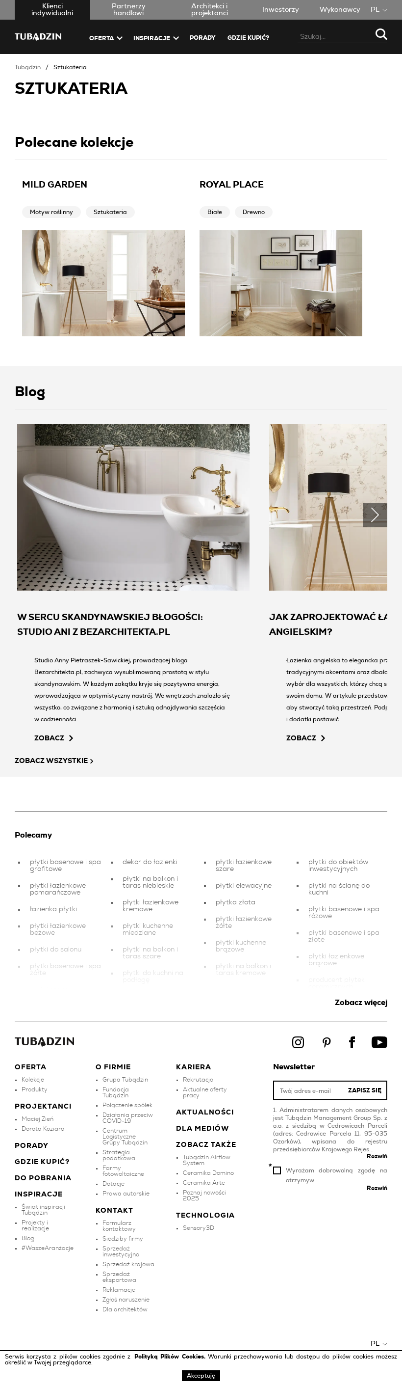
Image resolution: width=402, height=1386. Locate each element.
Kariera (193, 1067)
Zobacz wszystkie (51, 761)
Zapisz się (364, 1090)
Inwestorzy (280, 9)
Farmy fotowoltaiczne (123, 1171)
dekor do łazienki (150, 862)
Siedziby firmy (122, 1239)
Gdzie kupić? (248, 38)
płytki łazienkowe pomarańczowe (58, 889)
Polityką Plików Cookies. (171, 1356)
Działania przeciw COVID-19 (127, 1118)
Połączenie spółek (127, 1105)
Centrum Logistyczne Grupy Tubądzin (125, 1136)
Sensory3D (198, 1228)
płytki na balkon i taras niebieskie (150, 882)
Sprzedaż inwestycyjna (121, 1251)
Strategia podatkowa (118, 1155)
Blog (28, 1238)
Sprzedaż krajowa (128, 1264)
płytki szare (49, 989)
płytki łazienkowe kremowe (150, 906)
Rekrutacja (198, 1080)
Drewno (254, 212)
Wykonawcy (340, 9)
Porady (203, 38)
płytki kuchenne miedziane (148, 929)
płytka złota (235, 902)
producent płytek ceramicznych (336, 983)
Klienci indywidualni (52, 10)
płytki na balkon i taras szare (150, 953)
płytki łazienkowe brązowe (336, 960)
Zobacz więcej (361, 1002)
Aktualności (205, 1112)
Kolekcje (33, 1080)
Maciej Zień (37, 1119)
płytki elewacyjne (244, 885)
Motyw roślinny (51, 212)
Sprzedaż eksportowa (119, 1277)
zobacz (49, 738)
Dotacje (113, 1184)
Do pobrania (43, 1178)
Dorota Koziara (43, 1129)
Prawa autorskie (126, 1193)
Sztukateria (70, 67)
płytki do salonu (55, 949)
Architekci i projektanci (209, 10)
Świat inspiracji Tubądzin (43, 1210)
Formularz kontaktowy (119, 1226)
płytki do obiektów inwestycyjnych (338, 865)
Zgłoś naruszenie (126, 1300)
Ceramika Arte (204, 1183)
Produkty (35, 1089)
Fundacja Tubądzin (115, 1092)
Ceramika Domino (208, 1173)
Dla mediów (202, 1128)
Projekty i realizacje (35, 1225)
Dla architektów (125, 1309)
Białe (214, 212)
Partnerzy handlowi (129, 10)
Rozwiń (377, 1156)
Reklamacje (118, 1290)
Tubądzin (28, 67)
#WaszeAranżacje (48, 1248)
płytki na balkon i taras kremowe (243, 970)
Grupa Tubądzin (125, 1080)
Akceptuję (201, 1376)
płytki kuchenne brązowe (241, 946)
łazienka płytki (53, 909)
